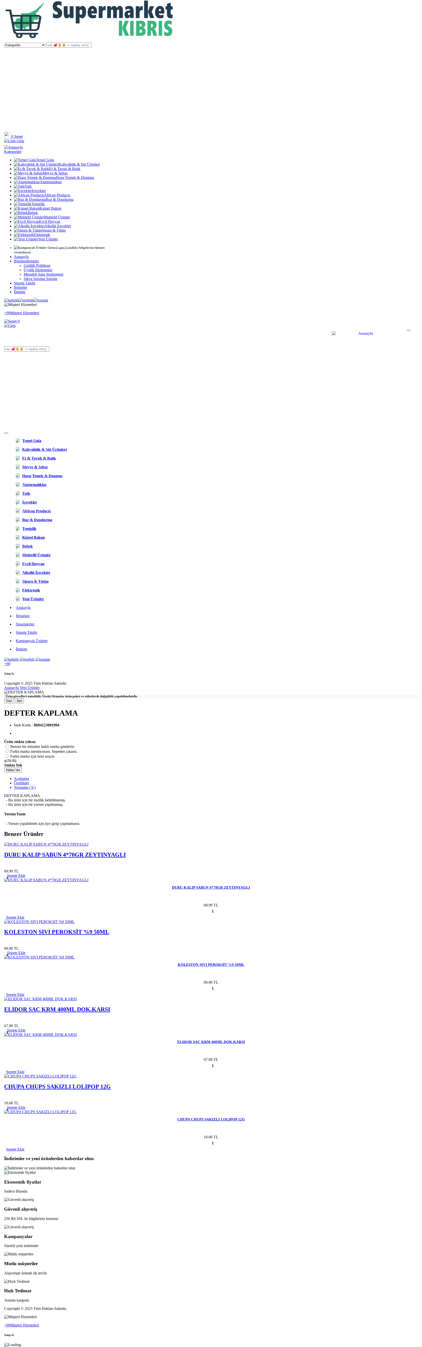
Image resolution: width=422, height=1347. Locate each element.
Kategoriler (12, 152)
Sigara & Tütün (54, 230)
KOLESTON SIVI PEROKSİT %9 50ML (56, 932)
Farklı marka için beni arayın (32, 756)
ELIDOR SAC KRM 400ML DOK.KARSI (57, 1009)
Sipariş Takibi (24, 283)
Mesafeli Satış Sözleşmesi (43, 274)
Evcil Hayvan (49, 221)
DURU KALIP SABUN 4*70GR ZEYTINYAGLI (65, 854)
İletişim (19, 292)
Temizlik (38, 204)
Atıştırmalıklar (51, 182)
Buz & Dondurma (60, 199)
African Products (57, 195)
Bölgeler (20, 287)
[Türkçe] (11, 300)
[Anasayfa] (89, 40)
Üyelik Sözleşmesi (38, 270)
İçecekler (39, 191)
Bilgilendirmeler (26, 261)
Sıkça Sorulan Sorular (40, 279)
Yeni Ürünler (48, 239)
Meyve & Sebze (55, 173)
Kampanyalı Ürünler (32, 641)
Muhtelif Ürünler (57, 217)
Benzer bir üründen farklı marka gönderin (42, 746)
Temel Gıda (45, 160)
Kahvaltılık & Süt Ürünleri (79, 164)
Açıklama (21, 778)
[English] (26, 300)
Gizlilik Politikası (37, 265)
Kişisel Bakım (50, 208)
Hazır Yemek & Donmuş (75, 177)
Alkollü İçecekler (57, 226)
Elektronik (42, 235)
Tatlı (28, 186)
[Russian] (40, 300)
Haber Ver (13, 770)
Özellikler (21, 783)
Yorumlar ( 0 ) (25, 787)
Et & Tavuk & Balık (64, 169)
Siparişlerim (25, 624)
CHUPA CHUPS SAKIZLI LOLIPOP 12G (57, 1086)
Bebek (33, 213)
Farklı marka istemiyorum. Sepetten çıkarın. (43, 751)
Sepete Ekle (15, 917)
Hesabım (23, 616)
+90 (7, 664)
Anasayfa (21, 257)
